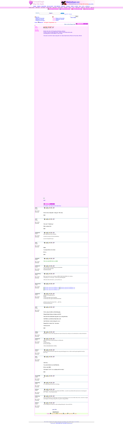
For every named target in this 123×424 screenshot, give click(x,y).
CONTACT (87, 6)
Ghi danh (70, 14)
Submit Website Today (59, 423)
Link (75, 421)
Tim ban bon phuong (64, 422)
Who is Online (73, 17)
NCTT (83, 6)
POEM (72, 6)
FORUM (38, 6)
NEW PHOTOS (57, 6)
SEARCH (68, 6)
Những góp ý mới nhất (40, 19)
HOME (34, 6)
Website (57, 20)
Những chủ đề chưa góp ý (40, 20)
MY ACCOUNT (50, 6)
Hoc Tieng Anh (53, 423)
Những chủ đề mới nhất (40, 18)
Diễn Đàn (37, 17)
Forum (36, 22)
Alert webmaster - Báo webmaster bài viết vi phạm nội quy (52, 205)
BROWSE (63, 6)
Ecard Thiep (64, 423)
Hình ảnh (41, 22)
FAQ (80, 6)
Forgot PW (66, 14)
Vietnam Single (58, 422)
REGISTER (43, 6)
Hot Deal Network (69, 423)
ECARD (76, 6)
